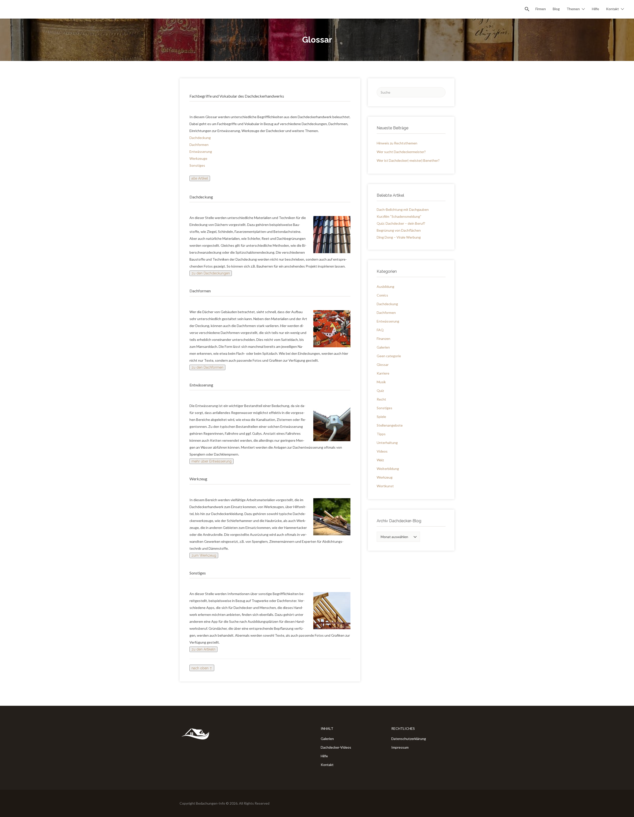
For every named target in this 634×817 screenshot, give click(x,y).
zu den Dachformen (207, 367)
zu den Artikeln (203, 649)
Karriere (383, 373)
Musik (381, 382)
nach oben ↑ (201, 668)
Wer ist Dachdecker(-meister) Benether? (408, 160)
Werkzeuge (198, 158)
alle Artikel (199, 178)
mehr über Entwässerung (211, 461)
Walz (380, 460)
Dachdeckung (200, 138)
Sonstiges (197, 165)
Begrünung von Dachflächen (399, 230)
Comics (382, 295)
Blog (556, 9)
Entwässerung (200, 151)
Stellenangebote (390, 425)
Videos (382, 451)
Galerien (383, 347)
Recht (381, 399)
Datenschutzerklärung (408, 738)
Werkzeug (385, 477)
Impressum (400, 747)
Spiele (381, 416)
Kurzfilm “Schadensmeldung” (399, 216)
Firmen (540, 9)
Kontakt (612, 9)
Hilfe (595, 9)
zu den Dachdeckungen (210, 273)
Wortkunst (385, 486)
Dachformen (199, 144)
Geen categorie (389, 356)
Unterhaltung (387, 442)
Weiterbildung (388, 468)
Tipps (381, 434)
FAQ (380, 330)
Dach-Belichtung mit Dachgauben (403, 209)
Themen (573, 9)
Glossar (383, 364)
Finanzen (383, 338)
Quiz (380, 390)
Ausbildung (385, 286)
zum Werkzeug (203, 555)
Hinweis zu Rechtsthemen (397, 143)
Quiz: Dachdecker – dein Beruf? (401, 223)
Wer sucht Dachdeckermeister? (401, 152)
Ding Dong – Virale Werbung (399, 237)
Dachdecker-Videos (336, 747)
